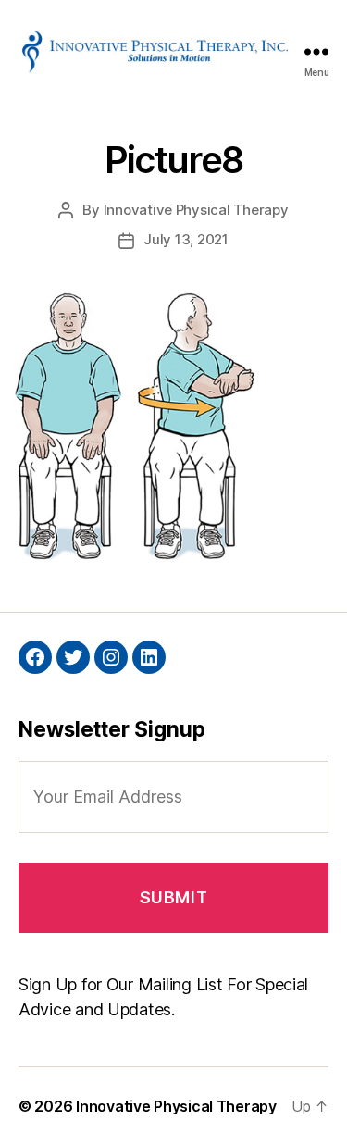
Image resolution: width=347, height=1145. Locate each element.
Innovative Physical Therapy (196, 209)
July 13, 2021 (186, 239)
